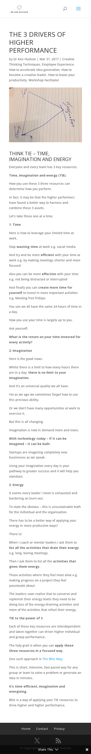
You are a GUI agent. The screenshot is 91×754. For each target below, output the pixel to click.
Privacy (59, 729)
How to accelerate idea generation (34, 70)
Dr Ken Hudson (24, 59)
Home (25, 729)
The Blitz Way (52, 659)
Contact (42, 729)
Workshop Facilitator (43, 80)
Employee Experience (58, 64)
